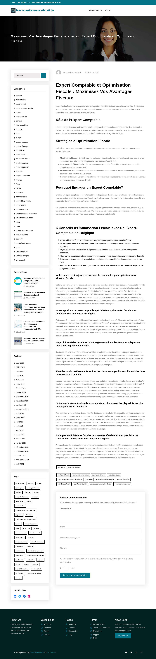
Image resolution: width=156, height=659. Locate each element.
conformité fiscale (63, 475)
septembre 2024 (22, 460)
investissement (21, 533)
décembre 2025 (22, 397)
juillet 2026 (20, 367)
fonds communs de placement (26, 519)
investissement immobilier (26, 214)
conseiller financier (22, 497)
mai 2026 (19, 376)
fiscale (18, 188)
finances (29, 515)
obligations (19, 546)
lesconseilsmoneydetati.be (35, 10)
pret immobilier (22, 235)
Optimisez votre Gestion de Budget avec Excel (34, 294)
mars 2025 (20, 435)
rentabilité (30, 560)
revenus (40, 560)
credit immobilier (22, 159)
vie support (20, 260)
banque (19, 121)
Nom (62, 527)
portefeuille (19, 555)
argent (18, 113)
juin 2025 (19, 422)
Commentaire (66, 508)
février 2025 (20, 439)
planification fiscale (80, 484)
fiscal (18, 184)
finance (19, 180)
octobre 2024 (21, 456)
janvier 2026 (21, 392)
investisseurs (20, 537)
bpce (18, 134)
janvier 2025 (21, 443)
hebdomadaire (21, 197)
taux (17, 247)
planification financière (35, 551)
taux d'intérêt (36, 569)
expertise (89, 479)
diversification (20, 506)
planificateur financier (24, 231)
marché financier (21, 542)
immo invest (21, 205)
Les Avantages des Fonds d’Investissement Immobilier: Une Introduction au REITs (34, 325)
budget (18, 138)
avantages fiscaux (33, 488)
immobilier (26, 528)
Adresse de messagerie (70, 538)
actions (30, 483)
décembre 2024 (22, 447)
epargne (19, 171)
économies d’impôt (98, 475)
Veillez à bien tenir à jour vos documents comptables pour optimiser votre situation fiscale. (96, 240)
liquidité (31, 537)
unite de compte (22, 256)
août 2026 (20, 363)
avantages (19, 488)
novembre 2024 (22, 451)
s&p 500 (19, 239)
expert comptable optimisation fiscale (70, 479)
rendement (19, 560)
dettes (29, 501)
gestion (18, 524)
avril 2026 (20, 380)
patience (30, 546)
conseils (35, 497)
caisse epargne (22, 142)
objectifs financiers (37, 542)
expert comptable (23, 176)
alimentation (21, 100)
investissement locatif (24, 218)
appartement (21, 104)
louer (18, 226)
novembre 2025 (22, 401)
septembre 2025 (22, 409)
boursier (19, 129)
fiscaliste (19, 193)
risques (26, 564)
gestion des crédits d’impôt (105, 479)
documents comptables (81, 475)
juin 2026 (19, 371)
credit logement (22, 163)
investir (36, 528)
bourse (27, 492)
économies (19, 573)
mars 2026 (20, 384)
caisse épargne (22, 146)
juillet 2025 (20, 418)
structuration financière (122, 484)
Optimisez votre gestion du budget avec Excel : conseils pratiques (34, 280)
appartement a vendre (24, 108)
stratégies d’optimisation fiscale (100, 484)
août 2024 (20, 464)
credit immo (20, 155)
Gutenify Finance (37, 652)
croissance (19, 501)
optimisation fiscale (64, 484)
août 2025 (20, 414)
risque (18, 564)
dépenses (19, 515)
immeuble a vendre (23, 201)
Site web (63, 548)
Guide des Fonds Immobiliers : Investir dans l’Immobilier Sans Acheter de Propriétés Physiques (34, 308)
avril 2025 (20, 430)
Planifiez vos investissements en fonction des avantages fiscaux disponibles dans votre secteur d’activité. (102, 256)
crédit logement (22, 167)
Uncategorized (21, 252)
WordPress (51, 652)
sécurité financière (22, 569)
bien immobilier (22, 125)
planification (20, 551)
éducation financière (34, 573)
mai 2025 (19, 426)
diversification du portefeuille (25, 510)
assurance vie (21, 117)
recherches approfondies (35, 555)
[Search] (43, 75)
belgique (18, 492)
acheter (19, 96)
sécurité (35, 564)
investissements (35, 533)
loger (18, 222)
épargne (18, 578)
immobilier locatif (23, 209)
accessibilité (20, 483)
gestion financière (31, 524)
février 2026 (20, 388)
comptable (20, 150)
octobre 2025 (21, 405)
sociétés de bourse (23, 243)
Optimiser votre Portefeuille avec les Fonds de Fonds (34, 339)
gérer (17, 528)
